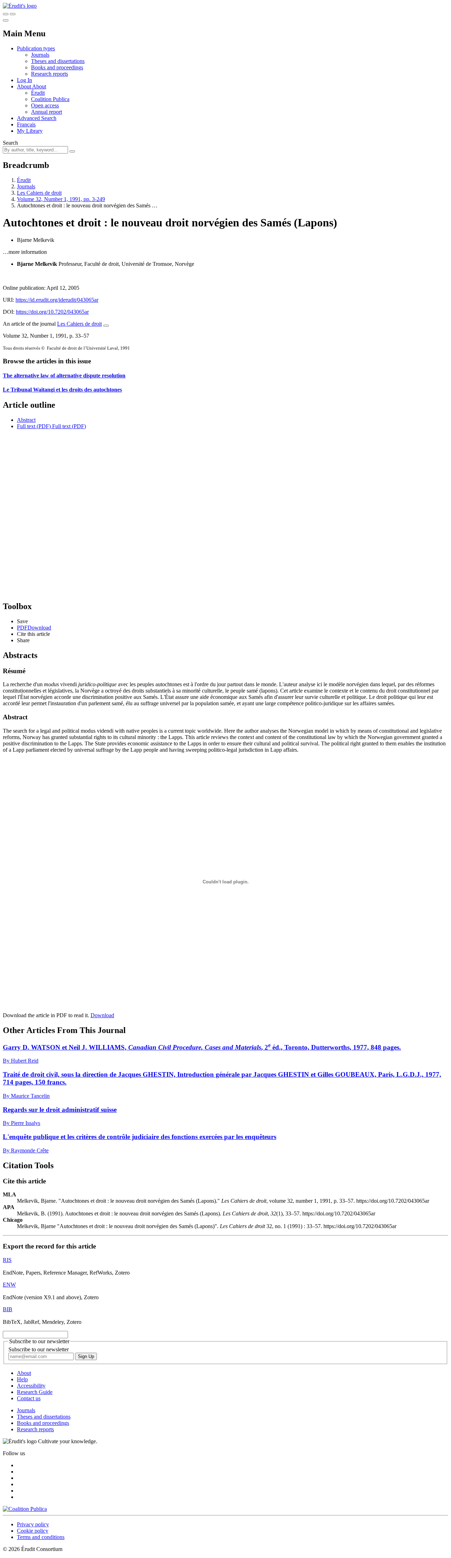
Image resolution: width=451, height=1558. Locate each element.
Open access (45, 105)
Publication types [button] (36, 48)
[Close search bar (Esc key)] (13, 14)
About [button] (24, 86)
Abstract (26, 420)
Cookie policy (32, 1531)
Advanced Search (36, 118)
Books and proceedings (57, 67)
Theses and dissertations (58, 61)
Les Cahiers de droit (39, 193)
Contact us (29, 1398)
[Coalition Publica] (25, 1509)
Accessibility (31, 1386)
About (39, 86)
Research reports (49, 74)
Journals (40, 55)
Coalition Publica (50, 99)
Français (26, 124)
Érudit (38, 93)
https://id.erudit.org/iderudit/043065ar (57, 300)
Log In (24, 80)
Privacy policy (33, 1524)
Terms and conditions (40, 1537)
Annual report (46, 112)
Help (22, 1379)
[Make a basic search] (5, 14)
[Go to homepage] (20, 6)
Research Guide (34, 1392)
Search (10, 143)
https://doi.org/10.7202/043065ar (52, 312)
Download (102, 1015)
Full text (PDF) (34, 426)
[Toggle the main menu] (5, 20)
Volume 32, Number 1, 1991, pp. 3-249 (61, 199)
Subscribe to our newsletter (38, 1349)
